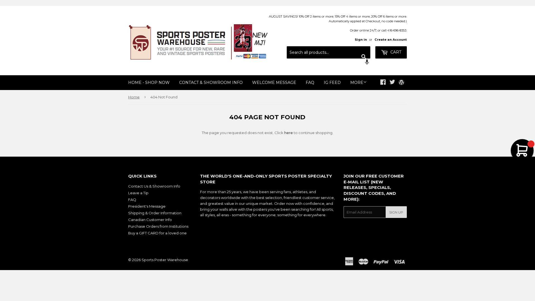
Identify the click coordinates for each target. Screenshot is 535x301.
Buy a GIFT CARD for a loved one (157, 233)
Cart (395, 52)
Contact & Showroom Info (211, 82)
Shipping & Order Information (154, 213)
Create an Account (390, 40)
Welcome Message (274, 82)
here (288, 132)
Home (134, 97)
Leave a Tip (138, 193)
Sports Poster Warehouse (165, 260)
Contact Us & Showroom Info (154, 186)
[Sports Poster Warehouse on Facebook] (383, 83)
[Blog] (401, 83)
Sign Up (396, 212)
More (356, 82)
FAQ (310, 82)
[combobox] (328, 52)
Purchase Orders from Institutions (158, 226)
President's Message (147, 206)
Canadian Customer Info (150, 219)
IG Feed (332, 82)
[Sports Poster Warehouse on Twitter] (392, 83)
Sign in (361, 40)
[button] (328, 63)
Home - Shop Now (149, 82)
